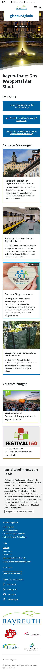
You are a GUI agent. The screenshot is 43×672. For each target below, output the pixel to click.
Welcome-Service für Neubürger (15, 537)
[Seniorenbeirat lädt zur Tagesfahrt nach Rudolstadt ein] (21, 176)
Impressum (7, 551)
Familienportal (8, 527)
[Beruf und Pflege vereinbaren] (21, 290)
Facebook (11, 584)
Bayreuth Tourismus (10, 530)
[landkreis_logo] (32, 647)
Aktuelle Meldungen (18, 145)
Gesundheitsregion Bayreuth (14, 534)
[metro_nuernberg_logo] (32, 633)
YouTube (12, 594)
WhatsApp (13, 599)
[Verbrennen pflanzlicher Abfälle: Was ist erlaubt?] (21, 348)
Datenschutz (7, 554)
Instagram (12, 589)
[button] (40, 7)
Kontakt (6, 548)
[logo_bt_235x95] (21, 7)
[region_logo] (11, 646)
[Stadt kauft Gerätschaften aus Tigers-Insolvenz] (21, 233)
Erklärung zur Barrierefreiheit (14, 558)
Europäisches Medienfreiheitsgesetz (17, 561)
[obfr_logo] (11, 634)
